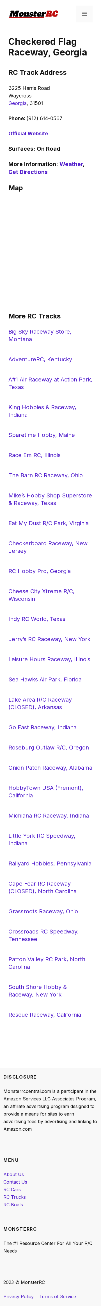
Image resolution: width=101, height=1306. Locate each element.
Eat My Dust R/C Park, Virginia (48, 523)
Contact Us (15, 1182)
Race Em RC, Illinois (34, 455)
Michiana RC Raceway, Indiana (48, 815)
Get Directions (28, 172)
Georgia (17, 103)
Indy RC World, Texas (36, 619)
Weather (71, 164)
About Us (13, 1174)
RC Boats (13, 1204)
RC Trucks (14, 1197)
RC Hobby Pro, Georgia (39, 571)
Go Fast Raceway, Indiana (42, 727)
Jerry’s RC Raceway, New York (49, 639)
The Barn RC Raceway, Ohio (45, 475)
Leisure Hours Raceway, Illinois (49, 659)
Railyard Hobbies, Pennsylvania (49, 863)
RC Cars (12, 1189)
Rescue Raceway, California (44, 1014)
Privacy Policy (18, 1296)
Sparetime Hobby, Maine (41, 435)
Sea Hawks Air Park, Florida (45, 679)
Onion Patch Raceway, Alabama (50, 767)
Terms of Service (57, 1296)
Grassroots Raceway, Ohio (43, 911)
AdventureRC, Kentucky (40, 359)
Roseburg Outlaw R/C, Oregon (48, 747)
